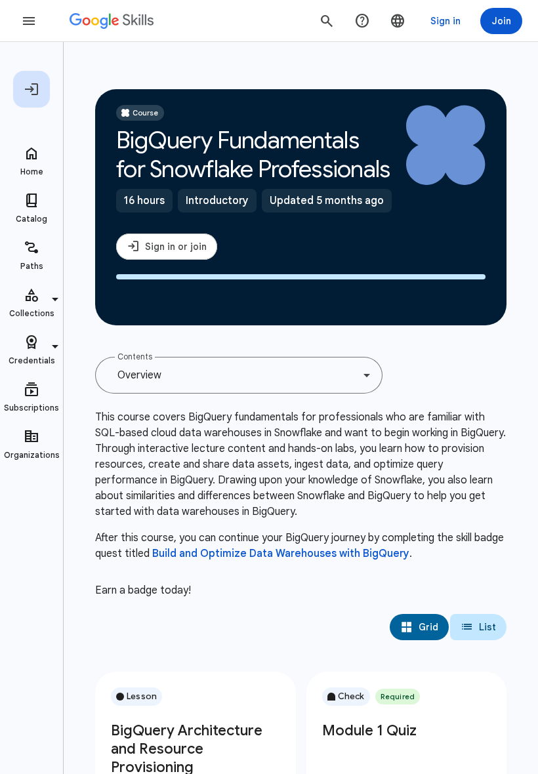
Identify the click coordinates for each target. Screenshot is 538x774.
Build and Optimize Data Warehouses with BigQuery (280, 553)
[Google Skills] (111, 21)
